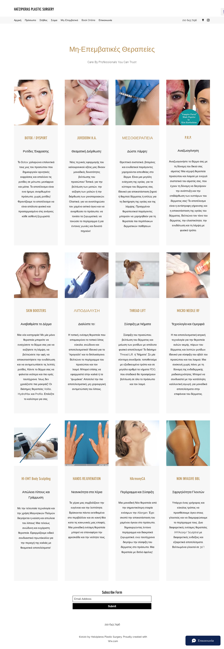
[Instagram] (208, 20)
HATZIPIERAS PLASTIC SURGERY (34, 9)
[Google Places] (203, 20)
